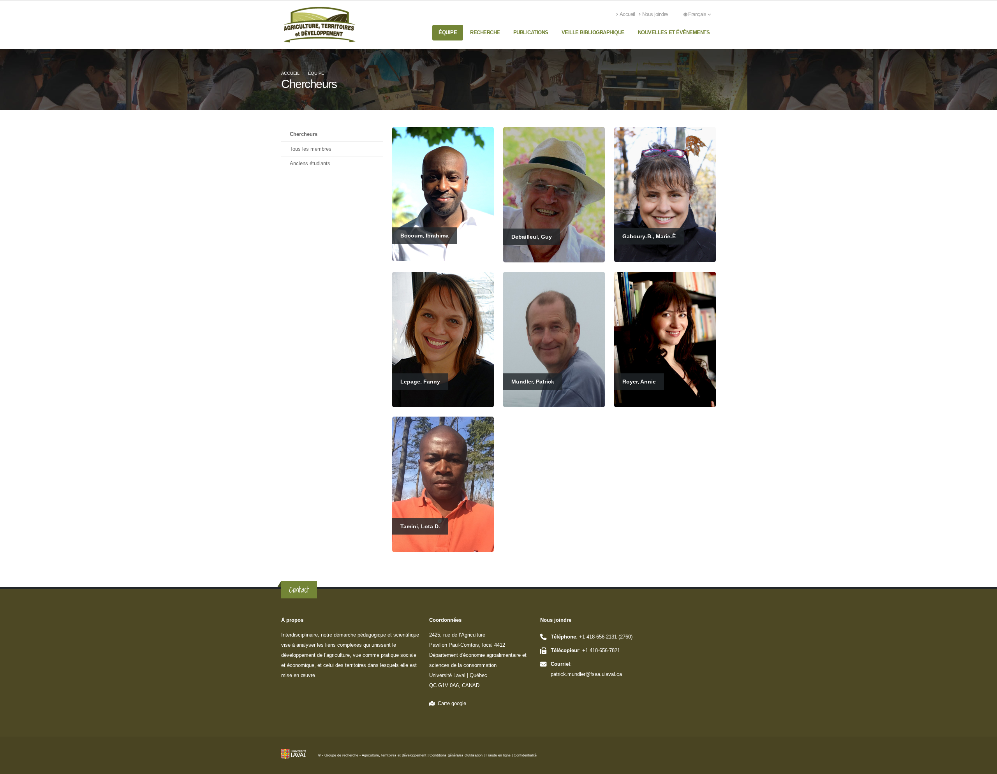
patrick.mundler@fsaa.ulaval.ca (586, 674)
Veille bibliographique (593, 32)
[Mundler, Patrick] (554, 339)
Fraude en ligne (498, 755)
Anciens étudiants (310, 163)
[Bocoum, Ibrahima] (443, 193)
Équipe (448, 32)
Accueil (627, 14)
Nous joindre (655, 14)
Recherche (485, 32)
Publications (530, 32)
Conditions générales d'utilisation (456, 755)
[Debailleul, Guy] (554, 194)
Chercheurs (303, 134)
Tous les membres (310, 149)
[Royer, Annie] (665, 339)
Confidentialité (525, 755)
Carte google (450, 703)
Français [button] (698, 14)
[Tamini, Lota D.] (443, 484)
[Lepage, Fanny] (443, 339)
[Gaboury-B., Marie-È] (665, 194)
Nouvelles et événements (674, 32)
